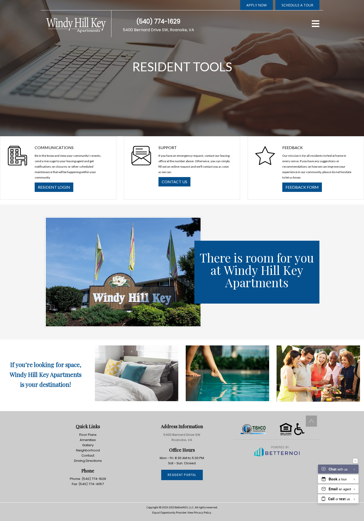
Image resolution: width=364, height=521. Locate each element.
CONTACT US (174, 181)
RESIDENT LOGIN (54, 187)
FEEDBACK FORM (302, 187)
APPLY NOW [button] (256, 5)
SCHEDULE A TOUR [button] (297, 5)
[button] (76, 23)
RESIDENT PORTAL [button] (182, 475)
